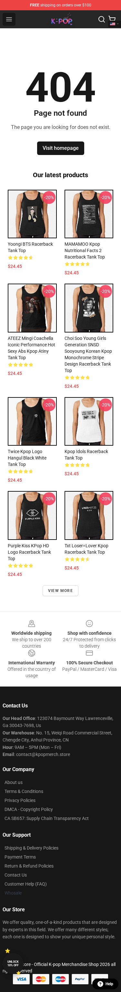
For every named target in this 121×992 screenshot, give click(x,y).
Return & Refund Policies (29, 866)
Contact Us (16, 875)
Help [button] (109, 984)
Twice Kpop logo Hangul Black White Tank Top (27, 458)
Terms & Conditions (24, 791)
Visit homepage (61, 148)
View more (60, 590)
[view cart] (112, 19)
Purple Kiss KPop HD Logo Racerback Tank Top (29, 552)
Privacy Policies (20, 800)
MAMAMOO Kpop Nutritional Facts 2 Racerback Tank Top (85, 250)
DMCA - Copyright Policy (29, 809)
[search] (102, 19)
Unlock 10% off (13, 963)
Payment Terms (20, 857)
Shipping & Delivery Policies (31, 848)
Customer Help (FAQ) (26, 884)
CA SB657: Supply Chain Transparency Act (47, 818)
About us (14, 782)
